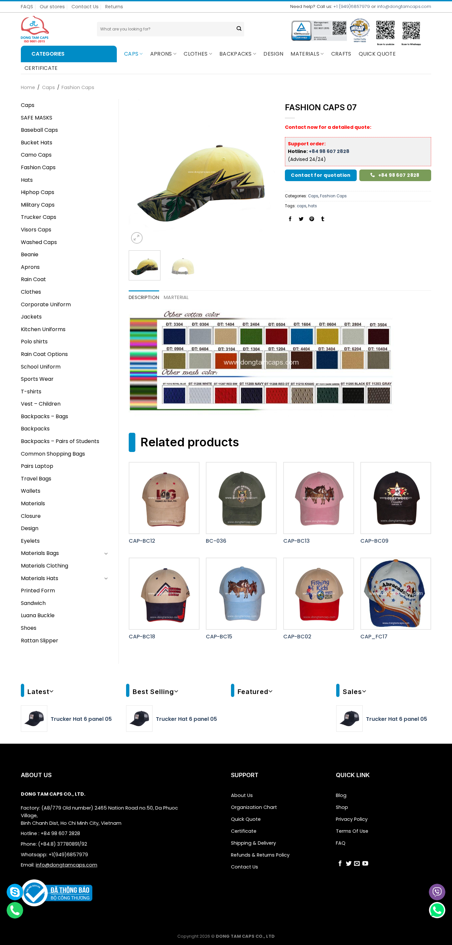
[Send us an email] (357, 864)
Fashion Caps (78, 87)
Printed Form (38, 590)
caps (301, 206)
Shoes (28, 628)
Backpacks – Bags (44, 416)
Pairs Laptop (37, 466)
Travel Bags (36, 478)
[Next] (264, 172)
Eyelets (30, 541)
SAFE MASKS (36, 118)
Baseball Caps (39, 130)
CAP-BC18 (142, 636)
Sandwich (33, 603)
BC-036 (216, 541)
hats (312, 206)
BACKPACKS (235, 54)
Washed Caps (39, 242)
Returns (114, 6)
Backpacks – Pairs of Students (60, 441)
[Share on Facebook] (290, 219)
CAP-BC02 (297, 636)
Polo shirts (34, 341)
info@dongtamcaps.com (404, 6)
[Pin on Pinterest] (312, 219)
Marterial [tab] (176, 297)
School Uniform (41, 367)
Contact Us (85, 6)
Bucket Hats (36, 142)
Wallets (30, 491)
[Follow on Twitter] (349, 864)
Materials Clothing (44, 566)
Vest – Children (41, 404)
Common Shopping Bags (53, 454)
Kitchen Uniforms (43, 329)
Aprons (161, 54)
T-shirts (31, 391)
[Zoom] (137, 238)
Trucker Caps (38, 217)
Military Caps (38, 205)
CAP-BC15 (219, 636)
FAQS (27, 6)
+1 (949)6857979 (351, 6)
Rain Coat (33, 279)
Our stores (52, 6)
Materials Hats (39, 578)
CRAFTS (341, 54)
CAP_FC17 (373, 636)
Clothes (195, 54)
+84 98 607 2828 (329, 151)
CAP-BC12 (142, 541)
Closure (31, 516)
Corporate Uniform (46, 304)
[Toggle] (106, 553)
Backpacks (35, 428)
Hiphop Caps (37, 192)
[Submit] (239, 29)
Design (273, 54)
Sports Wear (37, 379)
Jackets (31, 317)
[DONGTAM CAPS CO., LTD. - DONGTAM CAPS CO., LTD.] (54, 29)
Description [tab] (144, 297)
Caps (131, 54)
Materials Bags (40, 553)
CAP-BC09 (374, 541)
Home (28, 87)
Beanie (29, 254)
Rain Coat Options (44, 354)
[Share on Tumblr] (323, 219)
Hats (27, 180)
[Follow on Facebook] (340, 864)
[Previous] (140, 172)
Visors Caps (36, 229)
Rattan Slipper (39, 640)
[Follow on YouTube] (365, 864)
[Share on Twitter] (301, 219)
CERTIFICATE (41, 68)
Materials (305, 54)
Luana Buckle (38, 615)
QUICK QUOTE (377, 54)
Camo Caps (36, 155)
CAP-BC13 (296, 541)
